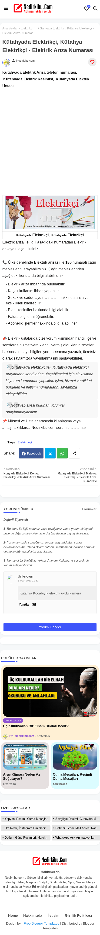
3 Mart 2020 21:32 (28, 580)
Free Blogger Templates (41, 923)
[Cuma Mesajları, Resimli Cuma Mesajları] (75, 757)
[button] (95, 8)
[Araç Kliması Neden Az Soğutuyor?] (25, 757)
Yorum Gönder (50, 627)
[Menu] (6, 8)
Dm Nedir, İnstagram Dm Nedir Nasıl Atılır (27, 828)
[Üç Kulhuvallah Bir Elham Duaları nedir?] (50, 692)
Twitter (50, 453)
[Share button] (74, 453)
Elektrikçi (27, 28)
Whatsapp (62, 453)
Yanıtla (24, 604)
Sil (34, 604)
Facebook (34, 453)
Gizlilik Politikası (78, 915)
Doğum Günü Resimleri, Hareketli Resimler (27, 837)
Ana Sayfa (9, 28)
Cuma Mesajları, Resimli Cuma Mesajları (72, 776)
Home (13, 915)
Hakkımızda (32, 915)
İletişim (53, 915)
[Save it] (92, 62)
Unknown (25, 576)
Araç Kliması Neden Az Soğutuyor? (21, 776)
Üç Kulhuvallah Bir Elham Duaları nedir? (36, 726)
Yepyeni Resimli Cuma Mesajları (26, 819)
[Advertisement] (50, 139)
